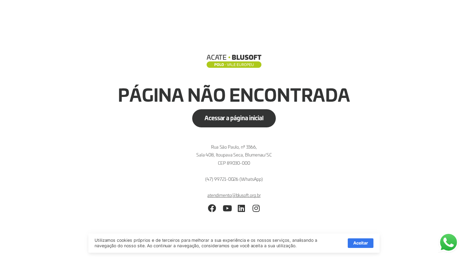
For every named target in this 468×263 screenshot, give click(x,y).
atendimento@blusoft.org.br (233, 195)
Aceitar (360, 243)
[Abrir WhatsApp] (451, 245)
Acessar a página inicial (234, 117)
